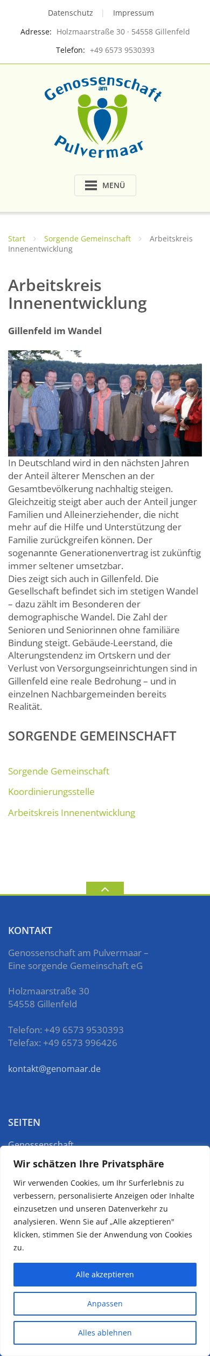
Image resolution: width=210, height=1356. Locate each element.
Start (16, 238)
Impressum (133, 13)
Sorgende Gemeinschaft (87, 238)
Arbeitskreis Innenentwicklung (71, 812)
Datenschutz (70, 13)
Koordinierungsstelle (51, 791)
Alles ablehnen (105, 1332)
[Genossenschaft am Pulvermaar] (105, 116)
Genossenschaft (41, 1145)
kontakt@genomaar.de (54, 1069)
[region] (105, 1251)
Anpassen (105, 1303)
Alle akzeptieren (105, 1274)
